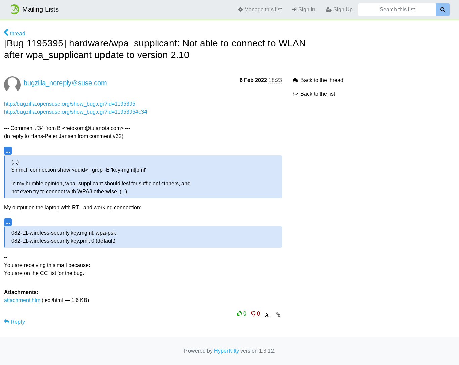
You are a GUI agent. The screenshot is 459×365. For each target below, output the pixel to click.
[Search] (443, 9)
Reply (17, 322)
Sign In (306, 9)
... (7, 150)
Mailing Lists (40, 9)
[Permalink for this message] (278, 314)
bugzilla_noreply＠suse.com (65, 83)
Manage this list (262, 9)
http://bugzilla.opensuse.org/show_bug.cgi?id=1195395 (69, 104)
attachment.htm (22, 300)
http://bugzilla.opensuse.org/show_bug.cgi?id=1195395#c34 (75, 112)
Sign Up (342, 9)
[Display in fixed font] (267, 315)
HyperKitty (226, 351)
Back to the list (317, 94)
